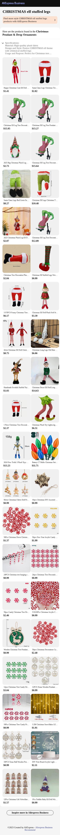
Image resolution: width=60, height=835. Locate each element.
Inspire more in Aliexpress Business (30, 812)
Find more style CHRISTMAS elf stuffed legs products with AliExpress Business (25, 20)
